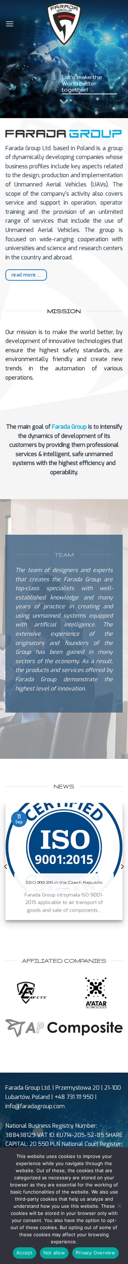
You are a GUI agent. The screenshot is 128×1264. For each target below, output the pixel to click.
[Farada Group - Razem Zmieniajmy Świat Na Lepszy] (64, 23)
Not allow (54, 1252)
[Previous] (6, 866)
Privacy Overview (95, 1252)
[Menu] (9, 23)
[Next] (122, 866)
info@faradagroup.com (35, 1106)
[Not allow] (119, 1207)
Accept (24, 1252)
